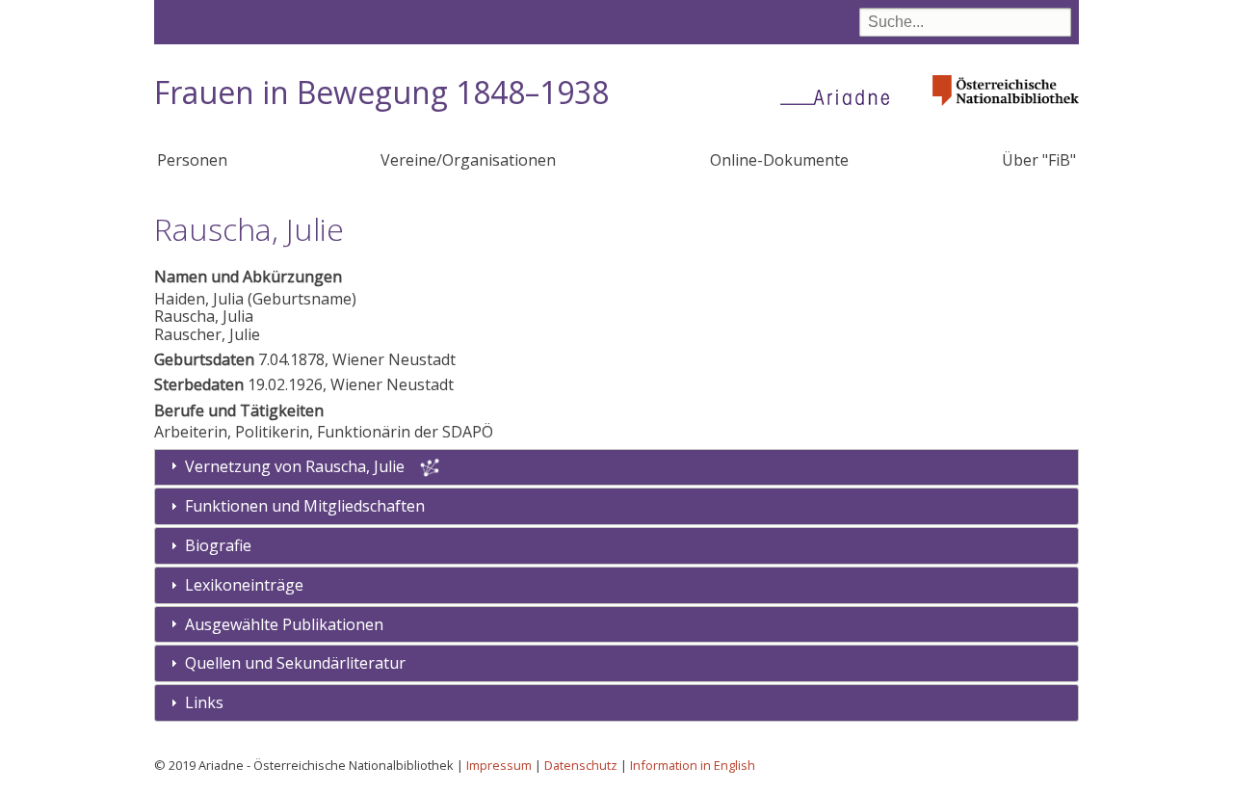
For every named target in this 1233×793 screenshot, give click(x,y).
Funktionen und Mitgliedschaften (305, 505)
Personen (192, 160)
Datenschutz (580, 765)
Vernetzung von (295, 466)
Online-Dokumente (779, 160)
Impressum (499, 765)
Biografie (218, 545)
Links (204, 702)
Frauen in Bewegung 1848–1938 (381, 92)
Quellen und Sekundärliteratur (295, 663)
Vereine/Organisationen (468, 160)
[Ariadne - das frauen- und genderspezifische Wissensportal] (841, 96)
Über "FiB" (1039, 160)
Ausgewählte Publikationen (284, 624)
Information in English (692, 765)
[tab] (616, 506)
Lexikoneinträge (244, 584)
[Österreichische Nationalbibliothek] (1005, 111)
